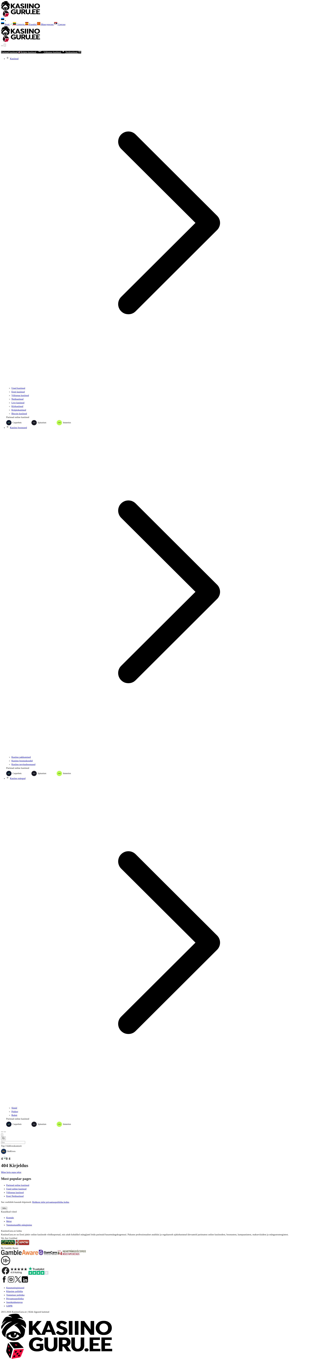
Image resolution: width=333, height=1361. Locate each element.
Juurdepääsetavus (14, 1302)
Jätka (4, 1208)
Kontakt (10, 1217)
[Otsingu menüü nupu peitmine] (2, 1134)
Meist (9, 1221)
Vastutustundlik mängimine (19, 1225)
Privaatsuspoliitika (15, 1298)
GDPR (9, 1306)
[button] (166, 20)
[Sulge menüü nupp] (5, 45)
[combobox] (166, 1140)
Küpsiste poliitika (14, 1291)
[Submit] (3, 1138)
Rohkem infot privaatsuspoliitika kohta (50, 1202)
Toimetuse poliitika (15, 1295)
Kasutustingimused (15, 1287)
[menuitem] (7, 24)
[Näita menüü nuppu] (5, 1131)
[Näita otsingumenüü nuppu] (2, 45)
